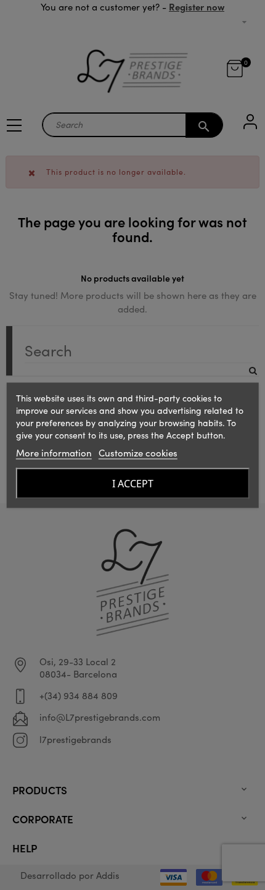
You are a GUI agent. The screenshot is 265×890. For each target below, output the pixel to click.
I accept (132, 483)
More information (54, 452)
